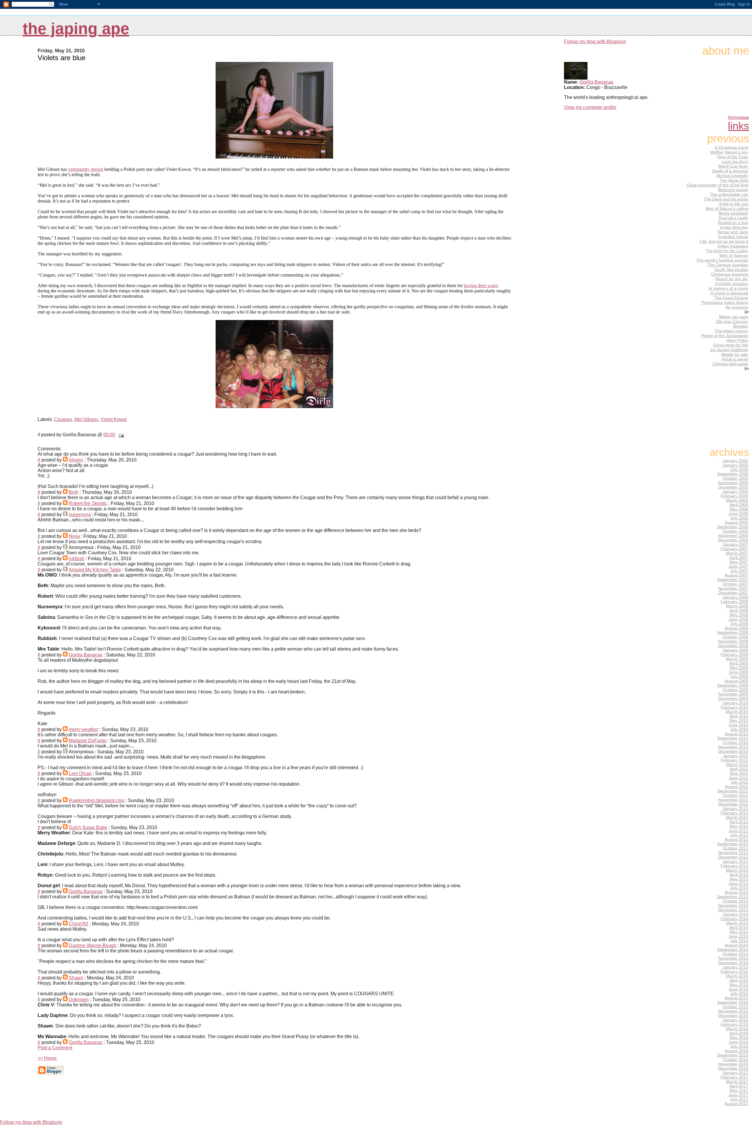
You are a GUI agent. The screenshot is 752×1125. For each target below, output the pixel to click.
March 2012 (737, 817)
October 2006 (735, 531)
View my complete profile (590, 107)
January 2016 (735, 1020)
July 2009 (739, 676)
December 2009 (733, 698)
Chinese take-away (730, 363)
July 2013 (739, 888)
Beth (73, 492)
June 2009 (738, 672)
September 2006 (732, 527)
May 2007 (739, 562)
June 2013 (738, 883)
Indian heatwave (733, 246)
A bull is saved (735, 359)
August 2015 (736, 998)
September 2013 (732, 897)
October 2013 (735, 901)
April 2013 (738, 875)
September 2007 (732, 579)
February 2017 (734, 1077)
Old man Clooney (732, 321)
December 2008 (733, 646)
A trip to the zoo (733, 203)
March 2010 (737, 712)
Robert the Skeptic (88, 503)
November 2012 (733, 853)
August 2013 (736, 892)
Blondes (740, 326)
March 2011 (737, 764)
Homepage (738, 117)
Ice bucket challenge (729, 349)
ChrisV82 (78, 923)
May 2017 (739, 1090)
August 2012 (736, 839)
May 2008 (739, 615)
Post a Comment (55, 1047)
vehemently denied (85, 169)
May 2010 (739, 720)
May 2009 (739, 668)
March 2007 (737, 553)
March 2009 (737, 659)
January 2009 (735, 650)
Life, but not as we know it (724, 241)
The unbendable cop (729, 194)
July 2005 (739, 469)
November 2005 (733, 483)
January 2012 (735, 808)
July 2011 (739, 782)
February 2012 (734, 813)
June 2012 (738, 830)
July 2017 (739, 1099)
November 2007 (733, 588)
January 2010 (735, 703)
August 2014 (736, 945)
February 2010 (734, 707)
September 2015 (732, 1002)
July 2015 (739, 993)
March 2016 (737, 1029)
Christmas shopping (729, 274)
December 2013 (733, 910)
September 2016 (732, 1055)
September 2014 (732, 949)
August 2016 (736, 1051)
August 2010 (736, 734)
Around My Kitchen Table (95, 569)
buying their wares (481, 285)
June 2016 (738, 1042)
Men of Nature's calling (727, 208)
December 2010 (733, 751)
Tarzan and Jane (732, 232)
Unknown (79, 999)
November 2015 (733, 1011)
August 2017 (736, 1104)
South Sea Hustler (731, 269)
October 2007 (735, 584)
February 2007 (734, 549)
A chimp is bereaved (729, 293)
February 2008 (734, 601)
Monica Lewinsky (732, 175)
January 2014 (735, 914)
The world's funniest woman (722, 260)
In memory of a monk (728, 288)
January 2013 (735, 861)
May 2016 (739, 1037)
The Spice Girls (734, 180)
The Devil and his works (726, 199)
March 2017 (737, 1081)
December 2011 (733, 804)
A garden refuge (733, 236)
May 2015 (739, 985)
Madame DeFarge (88, 740)
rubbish (76, 558)
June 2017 (738, 1095)
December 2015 (733, 1015)
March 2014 (737, 923)
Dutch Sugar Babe (88, 827)
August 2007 (736, 575)
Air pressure (737, 307)
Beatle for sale (734, 354)
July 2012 (739, 835)
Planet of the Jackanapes (724, 335)
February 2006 (734, 496)
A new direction (734, 227)
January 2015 (735, 967)
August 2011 (736, 786)
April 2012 (738, 822)
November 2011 (733, 800)
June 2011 (738, 778)
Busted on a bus (733, 222)
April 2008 (738, 610)
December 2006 (733, 540)
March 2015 (737, 976)
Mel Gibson (86, 419)
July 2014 (739, 941)
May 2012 (739, 826)
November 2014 (733, 958)
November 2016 (733, 1064)
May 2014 (739, 932)
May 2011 (739, 773)
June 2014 (738, 936)
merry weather (83, 729)
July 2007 (739, 571)
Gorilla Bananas (86, 654)
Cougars (63, 419)
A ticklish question (731, 283)
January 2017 (735, 1073)
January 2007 (735, 544)
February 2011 (734, 760)
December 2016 (733, 1068)
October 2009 (735, 690)
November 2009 (733, 694)
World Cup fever (733, 166)
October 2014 (735, 954)
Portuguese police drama (724, 302)
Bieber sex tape (733, 316)
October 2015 (735, 1007)
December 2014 (733, 963)
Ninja (74, 536)
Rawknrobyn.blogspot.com (96, 800)
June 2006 (738, 513)
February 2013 (734, 866)
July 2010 (739, 729)
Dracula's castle (733, 217)
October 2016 (735, 1059)
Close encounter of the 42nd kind (717, 185)
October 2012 (735, 848)
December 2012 (733, 857)
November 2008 (733, 641)
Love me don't (735, 161)
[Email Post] (120, 434)
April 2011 (739, 769)
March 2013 (737, 870)
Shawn (76, 977)
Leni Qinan (80, 773)
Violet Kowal (113, 419)
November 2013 (733, 905)
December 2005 (733, 487)
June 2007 (738, 566)
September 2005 (732, 474)
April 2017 (738, 1086)
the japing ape (76, 29)
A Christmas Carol (731, 147)
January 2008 (735, 597)
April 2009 (738, 663)
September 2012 (732, 844)
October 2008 (735, 637)
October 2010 (735, 742)
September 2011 (732, 791)
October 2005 (735, 478)
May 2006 (739, 509)
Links (738, 126)
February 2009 (734, 654)
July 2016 (739, 1046)
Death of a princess (730, 171)
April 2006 (738, 505)
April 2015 (738, 980)
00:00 (109, 434)
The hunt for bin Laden (727, 250)
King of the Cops (732, 156)
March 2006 (737, 500)
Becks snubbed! (733, 213)
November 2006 (733, 535)
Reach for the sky (732, 279)
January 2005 (735, 465)
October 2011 (735, 795)
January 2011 (735, 756)
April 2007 (738, 557)
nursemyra (80, 514)
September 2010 (732, 738)
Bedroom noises (733, 189)
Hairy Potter (737, 340)
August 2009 (736, 681)
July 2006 (739, 518)
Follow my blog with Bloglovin (595, 41)
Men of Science (733, 255)
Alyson (76, 459)
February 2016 (734, 1024)
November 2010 (733, 747)
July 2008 (739, 624)
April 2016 (738, 1033)
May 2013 (739, 879)
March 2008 (737, 606)
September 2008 (732, 632)
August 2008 (736, 628)
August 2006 (736, 522)
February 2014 (734, 919)
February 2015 (734, 971)
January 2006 (735, 491)
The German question (727, 264)
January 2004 (735, 461)
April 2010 (738, 716)
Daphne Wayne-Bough (92, 945)
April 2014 (738, 927)
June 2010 (738, 725)
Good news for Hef (730, 345)
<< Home (47, 1058)
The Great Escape (731, 297)
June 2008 (738, 619)
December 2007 (733, 593)
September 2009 (732, 685)
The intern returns (731, 331)
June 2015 (738, 989)
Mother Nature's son (729, 152)
